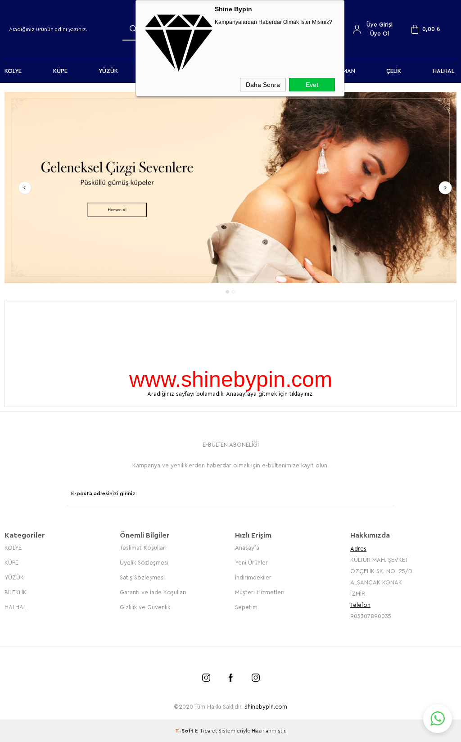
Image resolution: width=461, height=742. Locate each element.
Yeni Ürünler (251, 563)
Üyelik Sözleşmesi (144, 563)
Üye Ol (379, 33)
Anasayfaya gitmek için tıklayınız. (270, 394)
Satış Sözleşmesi (142, 577)
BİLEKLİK (16, 592)
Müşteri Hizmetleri (260, 592)
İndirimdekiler (253, 577)
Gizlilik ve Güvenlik (145, 607)
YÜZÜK (108, 71)
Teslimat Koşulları (143, 548)
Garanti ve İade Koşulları (153, 592)
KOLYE (13, 71)
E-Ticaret (206, 730)
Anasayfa (247, 548)
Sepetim (246, 607)
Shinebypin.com (265, 707)
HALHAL (443, 71)
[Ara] (133, 29)
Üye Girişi (379, 24)
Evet (312, 84)
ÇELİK (393, 71)
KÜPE (60, 71)
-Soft (185, 730)
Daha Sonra (263, 84)
